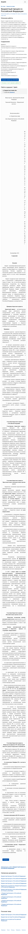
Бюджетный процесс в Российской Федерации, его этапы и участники (14, 890)
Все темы (3, 6)
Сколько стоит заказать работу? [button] (11, 83)
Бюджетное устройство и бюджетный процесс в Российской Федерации (14, 886)
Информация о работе (13, 867)
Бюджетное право (11, 6)
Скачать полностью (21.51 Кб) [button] (10, 79)
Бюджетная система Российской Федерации (13, 917)
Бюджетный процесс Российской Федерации (13, 876)
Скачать (12, 92)
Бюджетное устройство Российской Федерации (11, 920)
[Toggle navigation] (25, 2)
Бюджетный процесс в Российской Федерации (13, 878)
